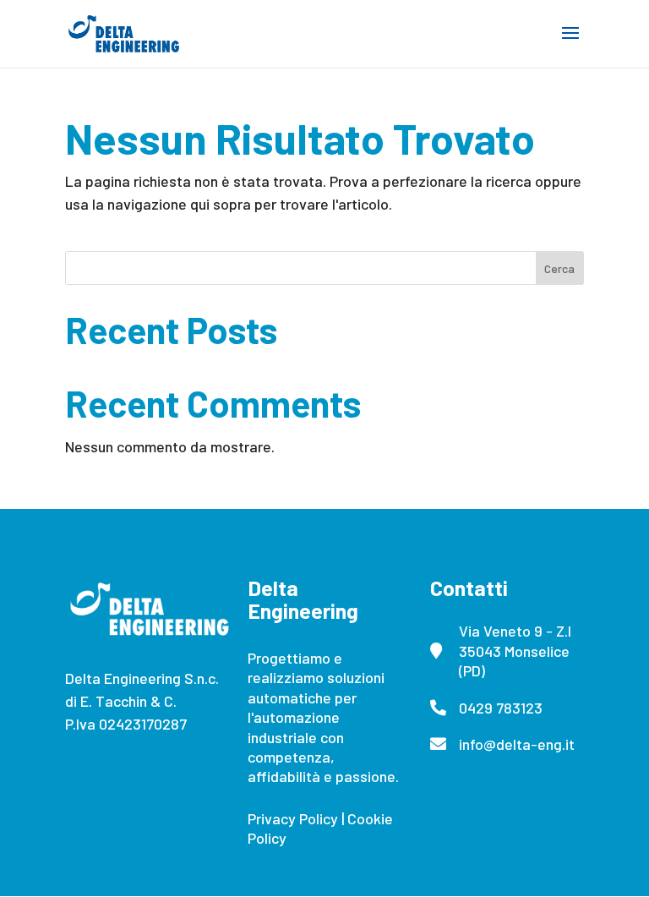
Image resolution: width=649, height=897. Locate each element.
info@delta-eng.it (517, 744)
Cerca (559, 268)
